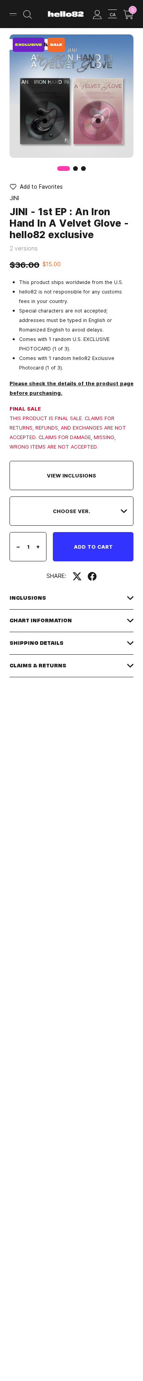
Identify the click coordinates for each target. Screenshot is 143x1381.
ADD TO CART (93, 546)
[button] (75, 168)
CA (113, 14)
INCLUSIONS (28, 598)
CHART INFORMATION (41, 620)
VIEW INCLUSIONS (71, 475)
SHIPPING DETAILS (37, 643)
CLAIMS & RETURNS (38, 665)
